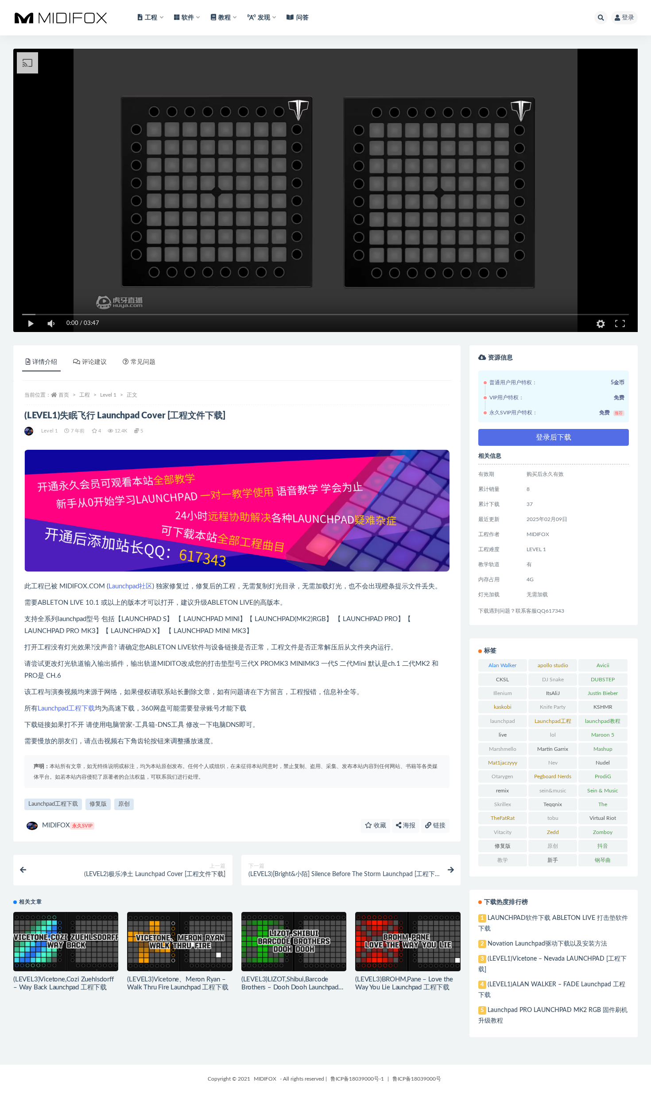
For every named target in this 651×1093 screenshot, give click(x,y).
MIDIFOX (67, 825)
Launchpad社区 (130, 586)
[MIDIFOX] (29, 431)
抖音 (602, 846)
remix (502, 790)
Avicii (603, 665)
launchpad (502, 721)
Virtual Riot (602, 818)
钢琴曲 (603, 860)
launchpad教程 (602, 721)
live (503, 735)
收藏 (379, 826)
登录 (628, 18)
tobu (552, 818)
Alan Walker (502, 665)
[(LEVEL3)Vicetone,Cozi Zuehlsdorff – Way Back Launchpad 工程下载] (65, 942)
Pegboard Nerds (552, 776)
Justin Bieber (603, 693)
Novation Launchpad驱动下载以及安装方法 (547, 944)
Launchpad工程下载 (66, 708)
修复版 (98, 804)
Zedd (553, 832)
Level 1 (108, 395)
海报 (408, 826)
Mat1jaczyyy (502, 762)
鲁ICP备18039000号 (416, 1078)
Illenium (502, 693)
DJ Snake (553, 679)
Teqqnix (552, 804)
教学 (502, 860)
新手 (552, 860)
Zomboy (602, 832)
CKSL (502, 679)
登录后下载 (553, 437)
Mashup (602, 749)
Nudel (603, 762)
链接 (438, 826)
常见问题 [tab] (143, 362)
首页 (63, 395)
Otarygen (502, 776)
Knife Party (553, 707)
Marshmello (502, 749)
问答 (302, 18)
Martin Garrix (552, 749)
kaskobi (503, 707)
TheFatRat (503, 818)
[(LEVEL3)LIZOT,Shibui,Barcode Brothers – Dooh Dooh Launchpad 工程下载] (293, 942)
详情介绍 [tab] (44, 362)
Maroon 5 (602, 735)
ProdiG (603, 776)
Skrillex (502, 804)
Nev (553, 762)
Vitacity (503, 832)
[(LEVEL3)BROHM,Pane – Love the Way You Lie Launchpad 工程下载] (407, 942)
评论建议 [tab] (94, 362)
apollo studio (553, 665)
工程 (84, 395)
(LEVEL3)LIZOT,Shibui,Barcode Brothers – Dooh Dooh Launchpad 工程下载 (289, 987)
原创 (124, 804)
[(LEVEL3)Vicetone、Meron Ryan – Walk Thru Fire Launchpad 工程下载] (179, 942)
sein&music (552, 790)
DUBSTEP (603, 679)
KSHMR (602, 707)
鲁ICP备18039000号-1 (357, 1078)
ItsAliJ (553, 693)
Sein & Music (602, 790)
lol (553, 735)
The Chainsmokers (602, 806)
